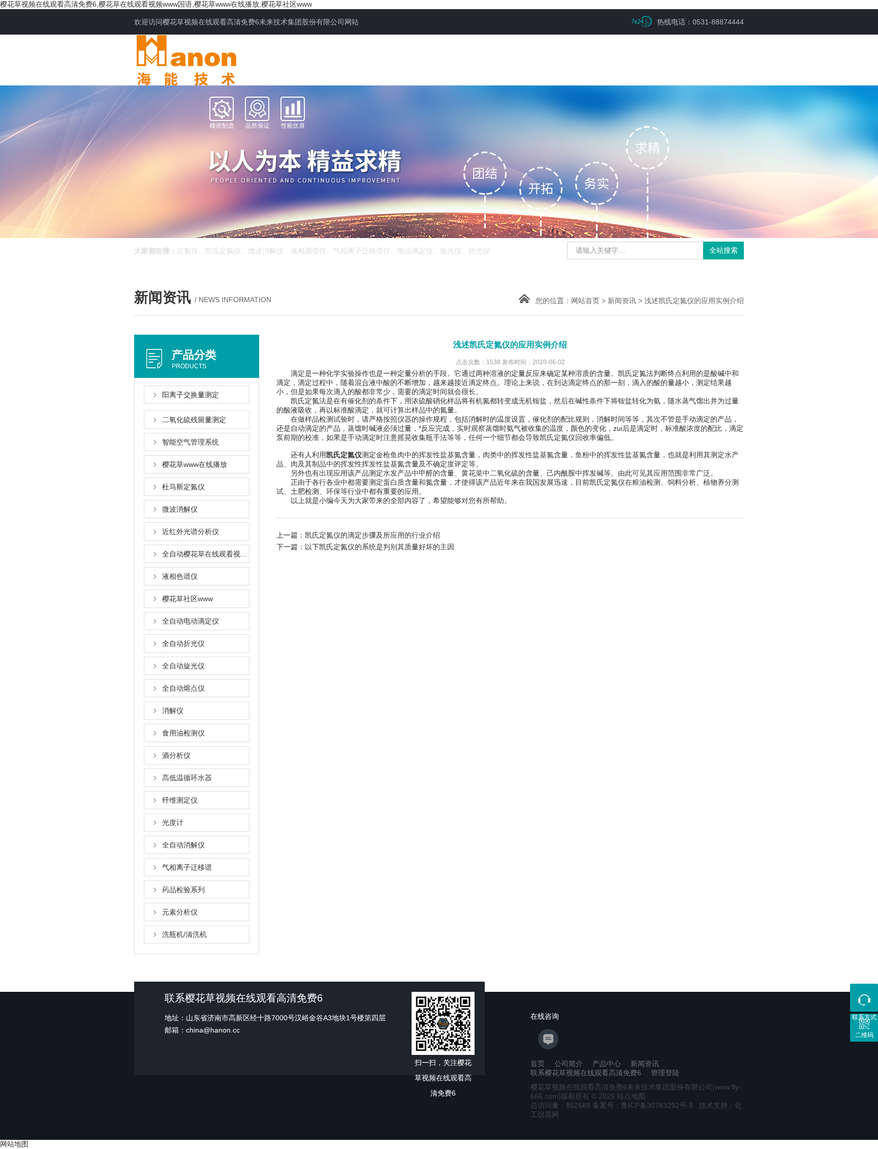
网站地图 (14, 1144)
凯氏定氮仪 (344, 455)
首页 (537, 1063)
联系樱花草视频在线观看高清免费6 (585, 1073)
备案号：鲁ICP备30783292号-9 (642, 1105)
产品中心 (606, 1063)
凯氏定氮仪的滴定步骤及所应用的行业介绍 (372, 535)
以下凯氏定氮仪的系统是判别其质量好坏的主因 (379, 547)
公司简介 (568, 1063)
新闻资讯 (622, 301)
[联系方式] (864, 998)
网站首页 (585, 301)
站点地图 (631, 1096)
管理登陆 (665, 1073)
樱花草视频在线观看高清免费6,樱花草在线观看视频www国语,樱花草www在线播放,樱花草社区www (156, 4)
